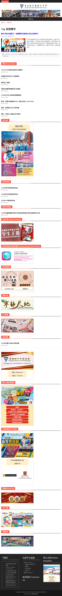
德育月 (26, 54)
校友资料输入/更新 (9, 289)
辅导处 (26, 566)
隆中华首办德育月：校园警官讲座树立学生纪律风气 (19, 34)
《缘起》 (17, 407)
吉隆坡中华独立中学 (30, 564)
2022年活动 (7, 54)
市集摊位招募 (17, 417)
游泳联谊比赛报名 (17, 419)
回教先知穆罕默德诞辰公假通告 (10, 89)
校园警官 (41, 54)
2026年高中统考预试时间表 (9, 188)
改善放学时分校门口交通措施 (10, 76)
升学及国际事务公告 (17, 460)
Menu (31, 19)
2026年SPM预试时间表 (8, 200)
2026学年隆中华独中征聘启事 (10, 343)
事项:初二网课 (5, 82)
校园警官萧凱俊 (48, 54)
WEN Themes (35, 594)
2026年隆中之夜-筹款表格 (17, 414)
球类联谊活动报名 (17, 422)
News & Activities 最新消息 (17, 54)
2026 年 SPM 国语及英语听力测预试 (12, 70)
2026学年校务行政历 (11, 571)
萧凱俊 (54, 54)
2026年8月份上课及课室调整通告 (11, 95)
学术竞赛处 (28, 568)
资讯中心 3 (12, 36)
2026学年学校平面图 (11, 573)
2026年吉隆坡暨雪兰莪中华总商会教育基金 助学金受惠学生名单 (20, 213)
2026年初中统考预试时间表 (9, 194)
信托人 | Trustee (17, 376)
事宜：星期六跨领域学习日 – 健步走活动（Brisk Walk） (18, 101)
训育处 (30, 54)
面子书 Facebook (28, 562)
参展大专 (17, 463)
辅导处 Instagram (28, 572)
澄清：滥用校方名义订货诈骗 (10, 108)
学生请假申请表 (10, 575)
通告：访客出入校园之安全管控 (10, 114)
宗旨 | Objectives (17, 372)
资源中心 (27, 570)
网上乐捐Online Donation (51, 579)
